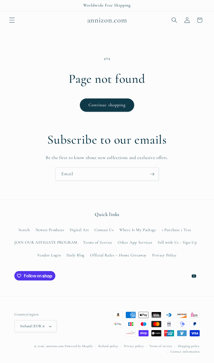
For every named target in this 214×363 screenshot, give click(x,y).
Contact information (185, 351)
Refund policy (108, 346)
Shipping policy (189, 346)
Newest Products (49, 229)
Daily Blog (76, 255)
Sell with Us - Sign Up (177, 242)
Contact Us (104, 229)
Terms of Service (97, 242)
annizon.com (55, 346)
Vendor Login (49, 255)
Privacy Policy (164, 255)
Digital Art (79, 229)
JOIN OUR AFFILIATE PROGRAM (46, 242)
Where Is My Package (137, 229)
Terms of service (160, 346)
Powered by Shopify (79, 346)
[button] (12, 20)
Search (24, 229)
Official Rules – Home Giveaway (118, 255)
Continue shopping (107, 105)
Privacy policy (134, 346)
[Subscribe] (152, 174)
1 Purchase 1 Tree (176, 229)
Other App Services (135, 242)
